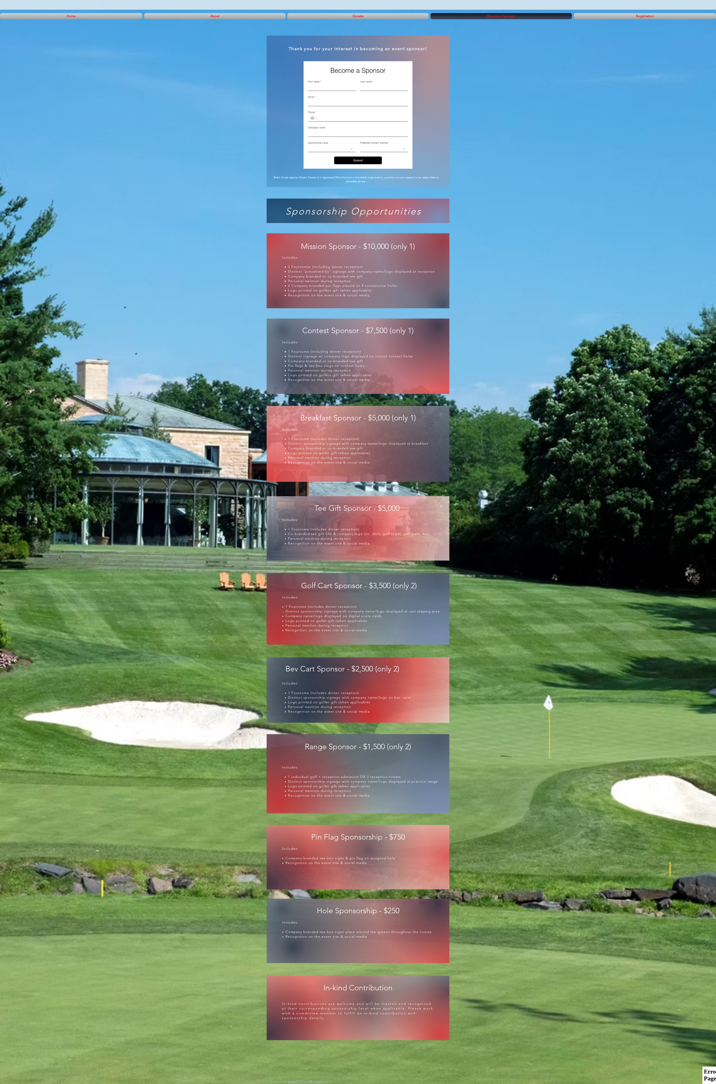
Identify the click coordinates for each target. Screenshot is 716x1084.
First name (314, 81)
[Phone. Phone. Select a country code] (314, 118)
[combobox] (332, 149)
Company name (316, 127)
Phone (312, 112)
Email (312, 96)
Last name (366, 81)
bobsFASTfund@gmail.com (308, 1082)
